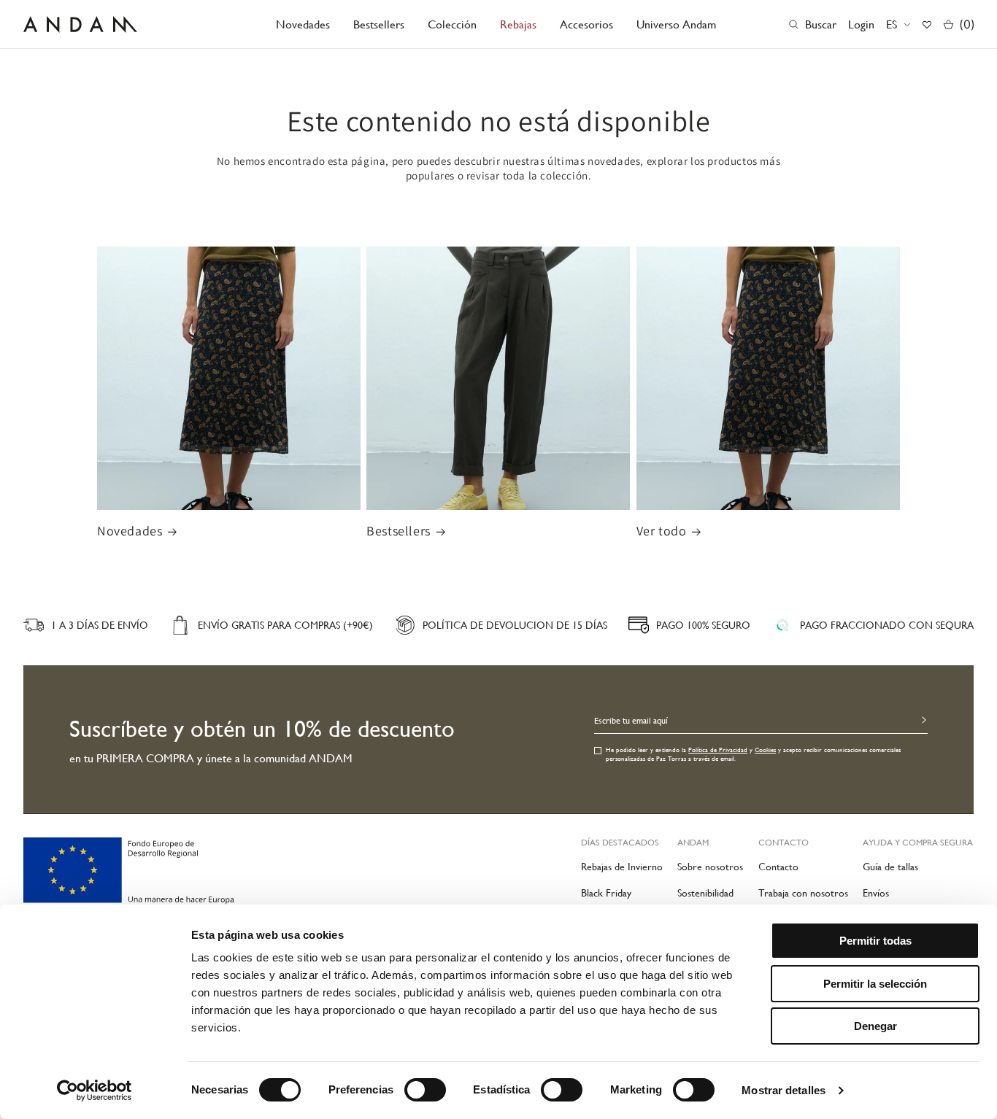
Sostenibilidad (705, 893)
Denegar (875, 1026)
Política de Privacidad (717, 750)
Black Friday (606, 893)
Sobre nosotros (710, 866)
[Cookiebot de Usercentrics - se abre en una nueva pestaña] (94, 1090)
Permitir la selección (875, 983)
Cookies (765, 750)
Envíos (876, 893)
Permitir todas (875, 940)
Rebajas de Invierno (622, 866)
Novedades (129, 530)
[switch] (425, 1089)
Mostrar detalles (783, 1090)
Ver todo (661, 530)
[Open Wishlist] (927, 25)
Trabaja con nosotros (803, 893)
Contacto (778, 866)
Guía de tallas (890, 866)
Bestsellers (398, 530)
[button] (452, 24)
